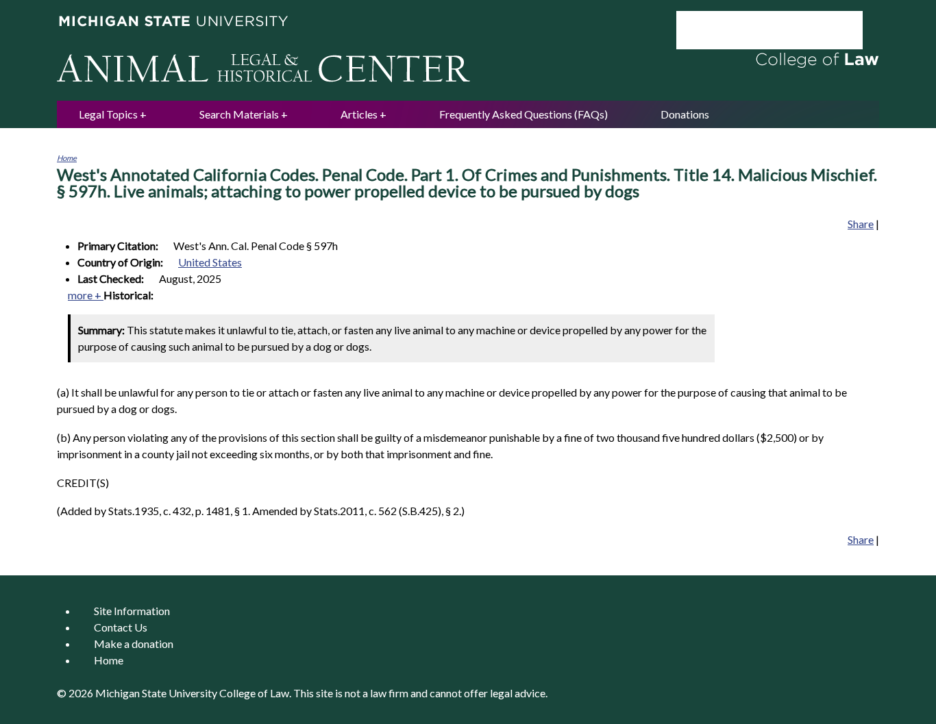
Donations (685, 114)
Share (861, 223)
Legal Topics (108, 114)
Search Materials (239, 114)
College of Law (254, 692)
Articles (359, 114)
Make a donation (133, 643)
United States (210, 262)
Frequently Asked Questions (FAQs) (523, 114)
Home (67, 157)
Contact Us (120, 627)
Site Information (132, 610)
